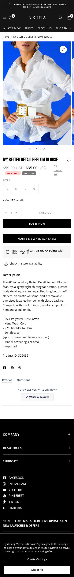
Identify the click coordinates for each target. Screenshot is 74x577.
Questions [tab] (23, 381)
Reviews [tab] (7, 381)
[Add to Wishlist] (68, 159)
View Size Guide (13, 200)
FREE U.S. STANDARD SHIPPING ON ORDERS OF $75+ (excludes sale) (40, 6)
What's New (12, 28)
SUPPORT (10, 461)
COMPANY (11, 434)
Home (6, 36)
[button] (59, 170)
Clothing (45, 28)
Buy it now (37, 223)
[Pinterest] (20, 368)
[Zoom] (63, 49)
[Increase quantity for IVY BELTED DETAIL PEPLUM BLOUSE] (16, 212)
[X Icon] (13, 368)
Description (11, 275)
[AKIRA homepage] (37, 18)
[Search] (60, 17)
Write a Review (39, 398)
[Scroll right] (70, 28)
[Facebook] (5, 368)
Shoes (29, 28)
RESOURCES (12, 448)
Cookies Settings (37, 559)
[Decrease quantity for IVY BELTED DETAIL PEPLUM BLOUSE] (6, 212)
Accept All (37, 569)
